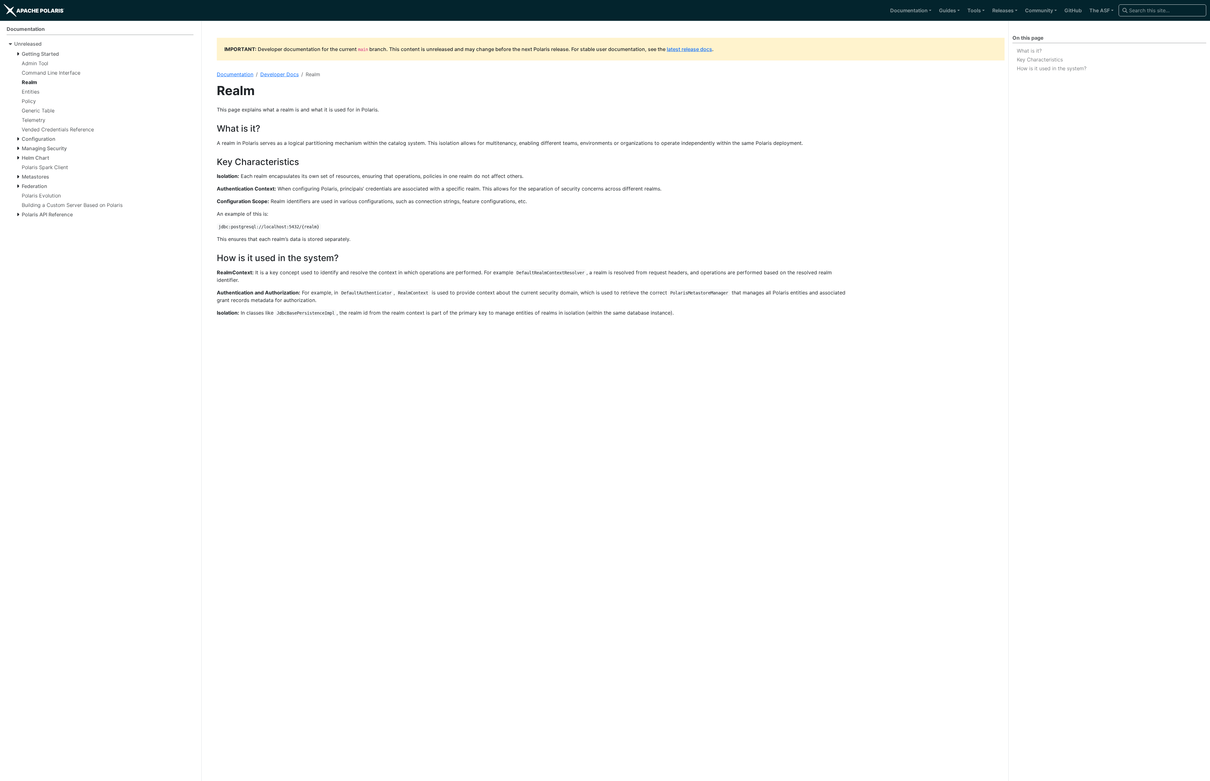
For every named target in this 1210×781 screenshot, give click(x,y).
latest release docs (689, 49)
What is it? (1029, 51)
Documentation (235, 74)
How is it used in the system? (1051, 68)
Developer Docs (279, 74)
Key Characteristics (1040, 59)
